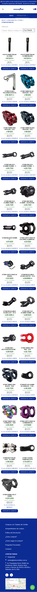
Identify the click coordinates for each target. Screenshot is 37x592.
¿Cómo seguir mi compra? (14, 541)
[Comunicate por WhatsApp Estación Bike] (32, 587)
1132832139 (11, 557)
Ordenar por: (5, 26)
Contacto (8, 549)
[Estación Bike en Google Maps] (15, 589)
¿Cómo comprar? (11, 537)
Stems (20, 20)
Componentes (12, 20)
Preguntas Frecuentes (12, 545)
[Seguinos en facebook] (11, 575)
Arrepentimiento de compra (14, 528)
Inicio (3, 20)
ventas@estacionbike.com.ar (17, 560)
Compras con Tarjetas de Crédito (16, 524)
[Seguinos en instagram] (6, 575)
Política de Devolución (13, 533)
